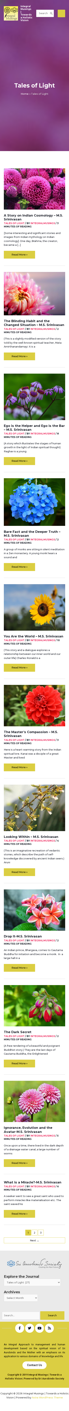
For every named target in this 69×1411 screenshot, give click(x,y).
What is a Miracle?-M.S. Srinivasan (32, 1182)
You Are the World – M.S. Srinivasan (33, 636)
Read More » (19, 253)
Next (34, 1240)
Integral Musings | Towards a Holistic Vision (26, 13)
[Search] (51, 13)
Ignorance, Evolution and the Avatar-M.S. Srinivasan (28, 1129)
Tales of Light (14, 223)
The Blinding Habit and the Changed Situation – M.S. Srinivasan (34, 323)
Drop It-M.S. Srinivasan (23, 936)
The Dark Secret (17, 1032)
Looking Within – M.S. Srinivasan (31, 837)
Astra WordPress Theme (47, 1397)
